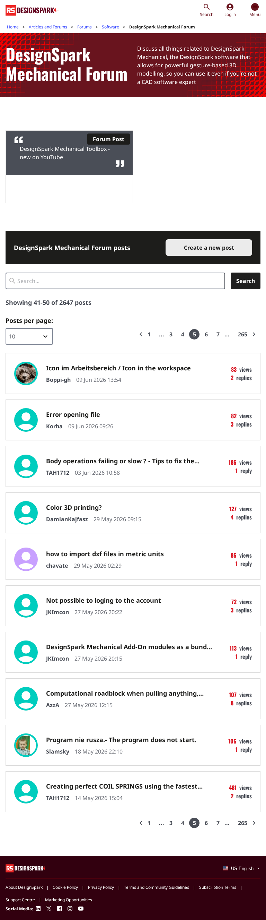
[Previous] (141, 334)
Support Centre (20, 900)
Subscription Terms (217, 887)
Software (110, 27)
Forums (84, 27)
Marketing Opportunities (68, 900)
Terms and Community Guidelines (156, 887)
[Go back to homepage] (32, 10)
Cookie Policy (65, 887)
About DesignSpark (24, 887)
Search (245, 281)
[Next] (254, 334)
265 (242, 334)
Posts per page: (29, 320)
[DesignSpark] (26, 868)
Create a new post (209, 247)
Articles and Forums (48, 27)
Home (13, 27)
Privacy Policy (101, 887)
